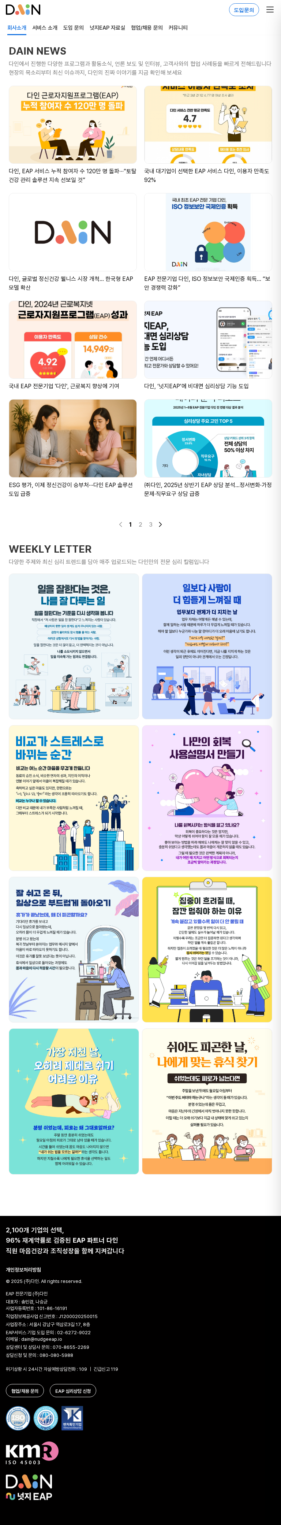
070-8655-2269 (71, 1347)
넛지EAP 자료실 (107, 27)
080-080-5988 (56, 1355)
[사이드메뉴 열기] (270, 9)
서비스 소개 (44, 27)
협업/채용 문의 (147, 27)
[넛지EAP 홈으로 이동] (23, 9)
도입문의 (244, 10)
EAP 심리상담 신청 (73, 1391)
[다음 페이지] (160, 524)
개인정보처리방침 (23, 1269)
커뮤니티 (178, 27)
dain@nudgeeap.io (41, 1339)
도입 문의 (73, 27)
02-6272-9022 (74, 1332)
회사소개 (16, 27)
